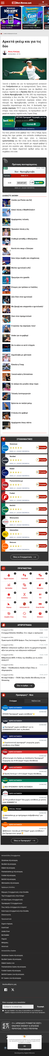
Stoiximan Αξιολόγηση (9, 860)
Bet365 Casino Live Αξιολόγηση (12, 974)
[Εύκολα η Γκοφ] (6, 367)
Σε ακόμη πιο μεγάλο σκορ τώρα (24, 384)
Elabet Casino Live (7, 963)
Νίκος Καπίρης (14, 52)
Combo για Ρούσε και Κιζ (21, 200)
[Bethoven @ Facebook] (5, 989)
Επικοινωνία (6, 915)
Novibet (13, 456)
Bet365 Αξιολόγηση (8, 879)
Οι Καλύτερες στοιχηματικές (12, 900)
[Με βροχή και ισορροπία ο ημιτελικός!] (6, 309)
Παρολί (4, 939)
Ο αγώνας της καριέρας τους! (23, 326)
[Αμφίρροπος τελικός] (6, 222)
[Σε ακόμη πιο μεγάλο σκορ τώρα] (6, 387)
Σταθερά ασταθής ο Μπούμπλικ (24, 239)
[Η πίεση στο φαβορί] (6, 416)
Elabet (12, 469)
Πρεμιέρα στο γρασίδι (20, 277)
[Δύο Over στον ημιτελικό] (6, 300)
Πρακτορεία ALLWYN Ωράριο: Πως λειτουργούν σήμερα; (23, 640)
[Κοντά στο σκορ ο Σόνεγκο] (6, 251)
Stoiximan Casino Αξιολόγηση (12, 955)
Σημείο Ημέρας (7, 924)
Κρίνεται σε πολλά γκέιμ (21, 403)
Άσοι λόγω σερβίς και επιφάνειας (25, 258)
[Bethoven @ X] (12, 989)
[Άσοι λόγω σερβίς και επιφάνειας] (6, 261)
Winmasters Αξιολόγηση (10, 883)
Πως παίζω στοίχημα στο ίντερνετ (14, 907)
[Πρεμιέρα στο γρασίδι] (6, 280)
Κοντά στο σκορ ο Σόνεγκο (22, 248)
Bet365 (12, 505)
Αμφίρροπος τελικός (20, 219)
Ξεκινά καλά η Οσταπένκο (22, 374)
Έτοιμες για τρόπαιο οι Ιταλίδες (24, 287)
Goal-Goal (5, 928)
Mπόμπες (4, 943)
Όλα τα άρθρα (23, 686)
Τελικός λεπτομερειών (21, 393)
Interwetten (14, 530)
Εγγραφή (30, 124)
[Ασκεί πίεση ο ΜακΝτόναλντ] (6, 212)
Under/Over (5, 931)
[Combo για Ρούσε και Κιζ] (6, 203)
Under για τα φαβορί (19, 335)
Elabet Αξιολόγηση (8, 868)
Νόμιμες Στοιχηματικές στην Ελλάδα (14, 892)
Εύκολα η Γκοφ (17, 364)
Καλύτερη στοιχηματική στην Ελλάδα (15, 911)
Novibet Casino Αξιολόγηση (11, 959)
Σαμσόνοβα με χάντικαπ (21, 355)
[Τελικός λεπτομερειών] (6, 396)
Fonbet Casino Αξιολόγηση (11, 971)
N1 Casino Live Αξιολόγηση (11, 978)
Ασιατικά (4, 946)
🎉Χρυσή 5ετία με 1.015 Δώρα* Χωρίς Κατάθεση (21, 774)
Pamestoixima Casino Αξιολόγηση (13, 967)
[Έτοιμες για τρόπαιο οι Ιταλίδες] (6, 290)
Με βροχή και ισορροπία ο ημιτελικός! (27, 306)
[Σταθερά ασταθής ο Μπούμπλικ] (6, 241)
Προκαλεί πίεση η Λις (20, 229)
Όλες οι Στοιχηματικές (22, 557)
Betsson (13, 542)
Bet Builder (5, 935)
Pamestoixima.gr (16, 481)
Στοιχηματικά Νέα (7, 630)
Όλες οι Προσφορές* (23, 841)
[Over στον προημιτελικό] (6, 319)
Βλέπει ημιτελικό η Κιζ (21, 268)
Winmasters (14, 518)
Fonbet (12, 493)
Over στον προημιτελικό (21, 316)
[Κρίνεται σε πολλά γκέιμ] (6, 406)
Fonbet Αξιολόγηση (8, 875)
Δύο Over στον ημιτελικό (21, 297)
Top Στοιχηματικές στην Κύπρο (12, 896)
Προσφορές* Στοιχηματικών (11, 903)
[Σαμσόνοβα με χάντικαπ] (6, 358)
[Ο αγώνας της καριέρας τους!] (6, 329)
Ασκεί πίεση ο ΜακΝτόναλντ (23, 210)
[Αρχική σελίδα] (1, 33)
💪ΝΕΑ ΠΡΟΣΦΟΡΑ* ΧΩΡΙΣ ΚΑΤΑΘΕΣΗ (17, 787)
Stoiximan (13, 444)
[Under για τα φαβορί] (6, 338)
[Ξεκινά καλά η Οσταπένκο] (6, 377)
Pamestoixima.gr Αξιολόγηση (12, 872)
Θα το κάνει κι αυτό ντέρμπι (23, 345)
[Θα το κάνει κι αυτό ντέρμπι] (6, 348)
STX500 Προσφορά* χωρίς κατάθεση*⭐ (18, 714)
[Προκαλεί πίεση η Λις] (6, 232)
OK (24, 1046)
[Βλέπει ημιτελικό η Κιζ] (6, 270)
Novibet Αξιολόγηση (8, 864)
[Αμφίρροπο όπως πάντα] (6, 425)
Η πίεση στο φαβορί (19, 413)
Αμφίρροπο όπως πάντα (21, 423)
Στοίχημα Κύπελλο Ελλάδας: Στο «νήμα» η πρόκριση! (22, 633)
